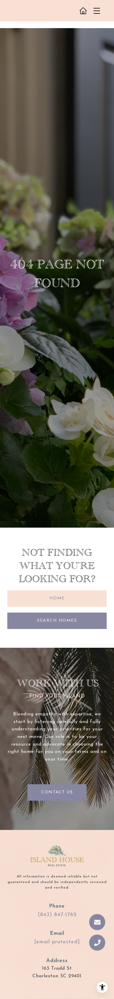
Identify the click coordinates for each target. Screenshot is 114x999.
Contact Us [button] (57, 792)
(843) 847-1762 (57, 915)
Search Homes (57, 620)
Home (57, 598)
